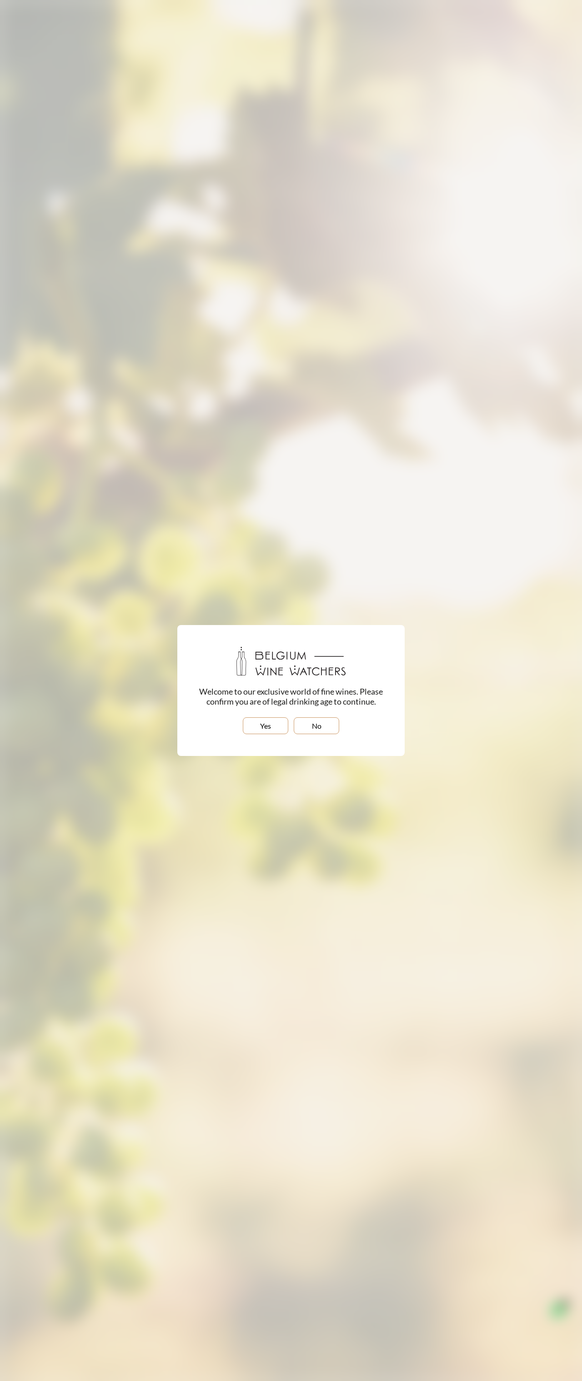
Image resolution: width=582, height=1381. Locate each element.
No (316, 725)
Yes (265, 725)
